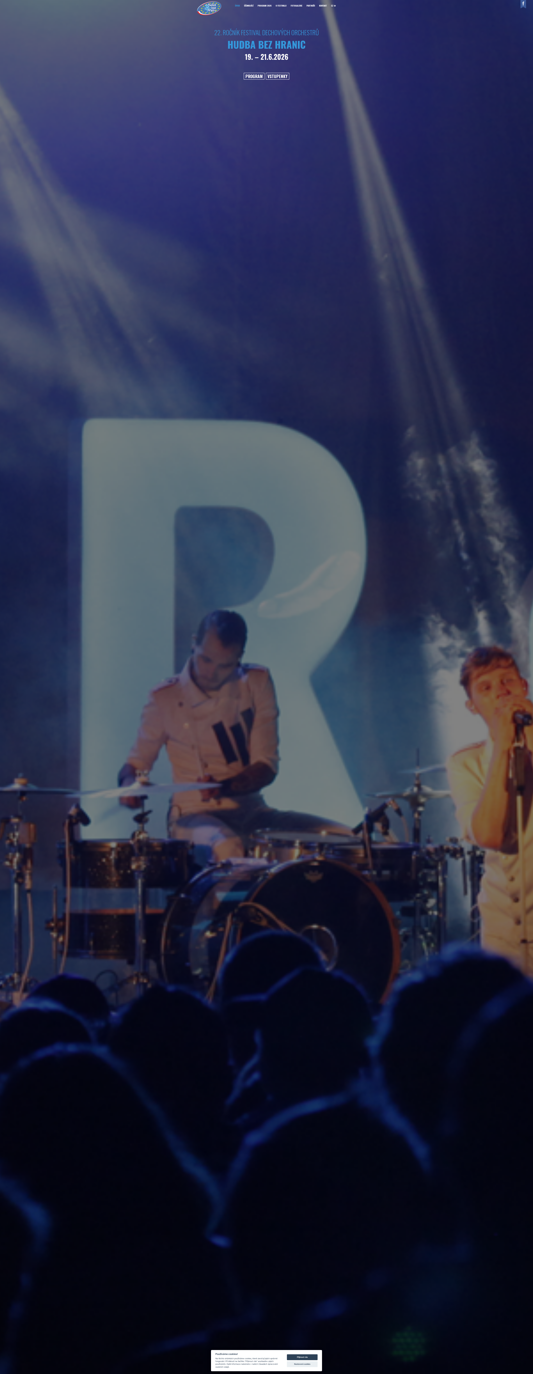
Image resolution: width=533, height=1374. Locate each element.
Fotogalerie (296, 5)
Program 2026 (264, 5)
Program (254, 76)
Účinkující (248, 5)
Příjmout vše (302, 1357)
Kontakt (323, 5)
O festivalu (281, 5)
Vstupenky (277, 76)
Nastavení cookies (302, 1364)
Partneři (310, 5)
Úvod (237, 5)
